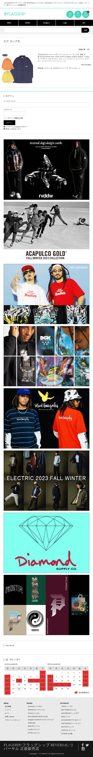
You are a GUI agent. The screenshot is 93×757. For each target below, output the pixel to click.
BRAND (27, 23)
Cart (83, 23)
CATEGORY (64, 703)
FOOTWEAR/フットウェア (71, 723)
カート (7, 713)
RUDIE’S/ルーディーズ (36, 710)
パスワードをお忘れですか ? (17, 127)
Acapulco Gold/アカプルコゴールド (41, 720)
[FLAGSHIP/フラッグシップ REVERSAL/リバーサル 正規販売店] (14, 13)
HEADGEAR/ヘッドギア (70, 713)
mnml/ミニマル (33, 713)
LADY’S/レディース (68, 730)
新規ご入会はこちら (13, 129)
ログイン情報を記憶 (15, 118)
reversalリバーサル (35, 706)
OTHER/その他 (66, 734)
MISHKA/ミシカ (34, 726)
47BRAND (31, 723)
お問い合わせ (9, 717)
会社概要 (8, 706)
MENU (9, 23)
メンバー (8, 710)
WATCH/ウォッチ (67, 727)
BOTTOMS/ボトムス (68, 710)
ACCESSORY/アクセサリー (71, 720)
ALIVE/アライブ (33, 729)
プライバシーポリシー (13, 720)
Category (46, 23)
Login (65, 23)
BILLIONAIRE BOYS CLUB (37, 716)
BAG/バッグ (65, 717)
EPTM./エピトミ (34, 733)
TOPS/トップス (67, 706)
